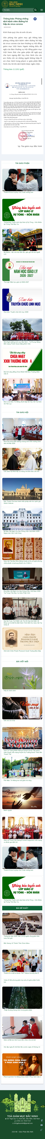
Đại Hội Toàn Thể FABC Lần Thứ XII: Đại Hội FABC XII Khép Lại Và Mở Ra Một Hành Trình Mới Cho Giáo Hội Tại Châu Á (23, 623)
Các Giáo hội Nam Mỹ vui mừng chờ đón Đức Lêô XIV (21, 471)
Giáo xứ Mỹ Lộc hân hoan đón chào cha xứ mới (20, 1040)
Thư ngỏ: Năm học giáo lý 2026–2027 (16, 282)
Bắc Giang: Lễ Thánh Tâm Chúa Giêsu (17, 943)
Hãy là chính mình (10, 691)
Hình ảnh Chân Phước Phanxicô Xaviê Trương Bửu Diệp (22, 651)
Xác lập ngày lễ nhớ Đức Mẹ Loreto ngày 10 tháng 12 (22, 1047)
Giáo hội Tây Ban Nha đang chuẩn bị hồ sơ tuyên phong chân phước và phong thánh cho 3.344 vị (23, 562)
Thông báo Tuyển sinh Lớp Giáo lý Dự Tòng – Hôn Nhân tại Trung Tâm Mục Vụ (23, 223)
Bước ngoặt (8, 810)
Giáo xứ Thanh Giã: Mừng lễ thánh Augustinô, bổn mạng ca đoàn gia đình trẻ (23, 841)
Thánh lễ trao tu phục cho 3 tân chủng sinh (18, 192)
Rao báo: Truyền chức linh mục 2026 (16, 312)
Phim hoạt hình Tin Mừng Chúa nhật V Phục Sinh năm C (22, 1077)
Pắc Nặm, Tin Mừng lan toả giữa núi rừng (17, 780)
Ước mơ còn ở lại (9, 720)
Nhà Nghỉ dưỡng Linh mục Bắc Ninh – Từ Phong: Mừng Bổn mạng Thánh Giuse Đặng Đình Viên (22, 343)
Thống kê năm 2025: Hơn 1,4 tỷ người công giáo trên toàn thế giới (21, 937)
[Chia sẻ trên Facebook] (35, 18)
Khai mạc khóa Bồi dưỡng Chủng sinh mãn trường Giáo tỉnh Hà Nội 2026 (22, 442)
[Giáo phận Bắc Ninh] (12, 4)
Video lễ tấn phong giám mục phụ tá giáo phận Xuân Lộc (22, 981)
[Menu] (41, 10)
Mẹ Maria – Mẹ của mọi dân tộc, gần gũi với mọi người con (22, 253)
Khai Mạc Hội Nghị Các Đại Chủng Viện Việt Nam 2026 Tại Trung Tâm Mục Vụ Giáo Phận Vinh (22, 592)
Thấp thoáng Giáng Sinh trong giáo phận (18, 1010)
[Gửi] (35, 10)
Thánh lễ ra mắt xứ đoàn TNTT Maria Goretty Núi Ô (21, 973)
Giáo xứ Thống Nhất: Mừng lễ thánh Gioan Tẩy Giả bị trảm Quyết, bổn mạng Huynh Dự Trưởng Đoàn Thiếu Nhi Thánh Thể (23, 752)
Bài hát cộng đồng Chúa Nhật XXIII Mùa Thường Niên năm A (22, 373)
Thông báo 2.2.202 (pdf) (13, 69)
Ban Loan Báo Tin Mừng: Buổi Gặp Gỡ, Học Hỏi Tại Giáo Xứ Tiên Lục (23, 403)
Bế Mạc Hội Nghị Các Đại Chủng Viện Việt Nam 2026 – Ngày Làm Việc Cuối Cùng (22, 532)
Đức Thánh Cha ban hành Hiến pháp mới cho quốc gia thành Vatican (22, 502)
